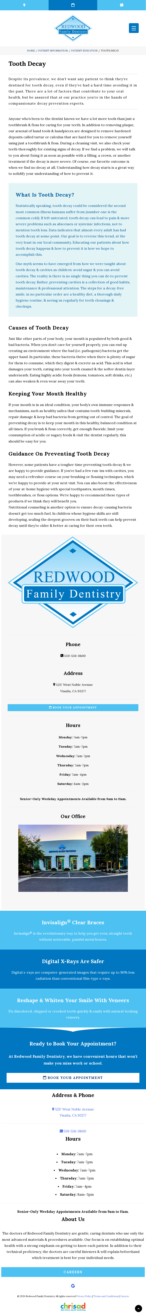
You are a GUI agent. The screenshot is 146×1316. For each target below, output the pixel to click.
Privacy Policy (84, 1296)
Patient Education (84, 50)
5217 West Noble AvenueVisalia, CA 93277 (74, 1112)
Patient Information (53, 50)
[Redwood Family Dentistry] (73, 28)
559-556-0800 (74, 656)
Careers (73, 1272)
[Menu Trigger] (134, 28)
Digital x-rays (23, 972)
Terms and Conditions (105, 1296)
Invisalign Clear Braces (73, 922)
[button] (73, 1286)
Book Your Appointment (74, 707)
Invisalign (23, 933)
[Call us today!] (121, 5)
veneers (72, 1017)
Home (31, 50)
